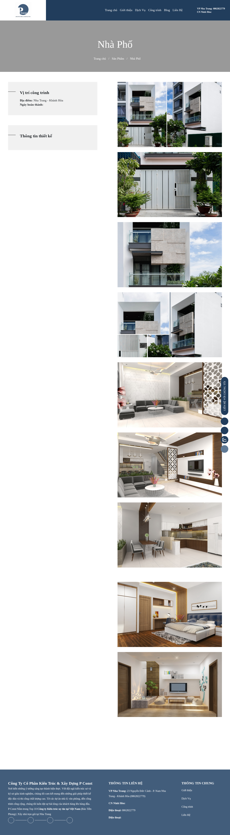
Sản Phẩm (118, 58)
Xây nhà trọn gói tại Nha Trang (34, 814)
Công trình (154, 10)
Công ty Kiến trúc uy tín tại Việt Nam (58, 808)
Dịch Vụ (140, 10)
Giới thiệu (126, 10)
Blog (167, 10)
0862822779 (128, 810)
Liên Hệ (178, 10)
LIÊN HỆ (224, 396)
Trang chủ (111, 10)
